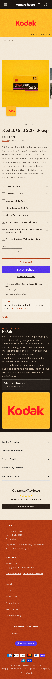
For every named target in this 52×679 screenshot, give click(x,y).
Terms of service (27, 673)
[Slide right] (32, 125)
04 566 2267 (12, 563)
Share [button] (8, 317)
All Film (7, 40)
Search (9, 584)
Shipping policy (43, 669)
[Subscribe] (39, 633)
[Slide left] (20, 125)
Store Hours (11, 597)
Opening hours (13, 573)
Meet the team (13, 609)
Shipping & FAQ (13, 615)
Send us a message (33, 573)
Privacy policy (16, 669)
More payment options (26, 276)
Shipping (5, 140)
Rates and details (19, 308)
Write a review (26, 506)
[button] (5, 4)
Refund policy (29, 669)
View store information (16, 294)
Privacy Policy (12, 603)
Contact (10, 590)
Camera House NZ (25, 665)
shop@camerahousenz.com (20, 567)
